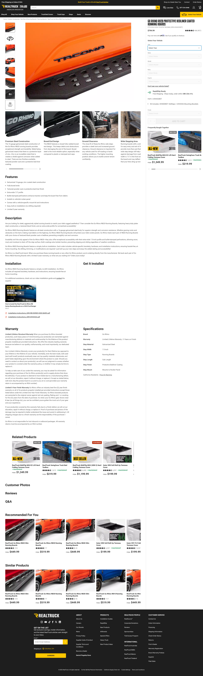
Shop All (4, 14)
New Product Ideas (106, 644)
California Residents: (97, 375)
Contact (187, 2)
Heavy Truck (104, 640)
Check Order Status (154, 636)
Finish (149, 110)
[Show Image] (10, 27)
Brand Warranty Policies (156, 653)
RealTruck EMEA (129, 650)
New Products (32, 14)
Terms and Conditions (138, 669)
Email (36, 638)
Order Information (154, 623)
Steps (71, 14)
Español (151, 657)
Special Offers (104, 636)
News (78, 631)
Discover (88, 14)
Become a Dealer (81, 651)
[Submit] (65, 641)
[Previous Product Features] (6, 169)
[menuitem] (4, 14)
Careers (78, 623)
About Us (79, 619)
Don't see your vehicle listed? (158, 86)
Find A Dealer (152, 644)
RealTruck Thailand (130, 658)
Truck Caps (61, 14)
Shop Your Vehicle (17, 14)
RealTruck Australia (130, 645)
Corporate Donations (131, 623)
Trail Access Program (131, 636)
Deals (79, 14)
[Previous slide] (149, 169)
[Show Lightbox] (78, 62)
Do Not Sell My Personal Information (91, 669)
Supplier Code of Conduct (84, 640)
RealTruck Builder (102, 2)
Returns (151, 640)
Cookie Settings (125, 669)
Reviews (127, 627)
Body (149, 69)
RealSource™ (128, 619)
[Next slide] (200, 169)
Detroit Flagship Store (83, 655)
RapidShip (103, 623)
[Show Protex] (10, 39)
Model (149, 61)
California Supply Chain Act (112, 669)
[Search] (158, 8)
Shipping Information (155, 631)
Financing (151, 627)
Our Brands (80, 627)
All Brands (103, 631)
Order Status (197, 2)
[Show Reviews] (193, 30)
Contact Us (152, 619)
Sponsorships (128, 631)
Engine (150, 78)
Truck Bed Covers (47, 14)
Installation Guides (106, 619)
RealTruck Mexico (130, 654)
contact (59, 278)
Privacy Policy (80, 636)
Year (149, 44)
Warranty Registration (155, 648)
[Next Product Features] (40, 169)
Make (149, 53)
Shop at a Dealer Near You (172, 2)
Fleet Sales (151, 661)
